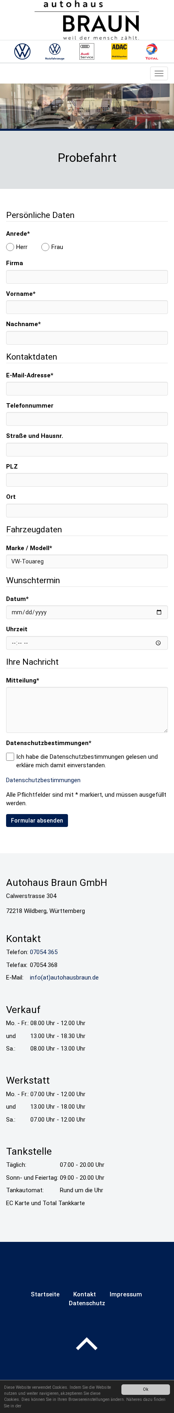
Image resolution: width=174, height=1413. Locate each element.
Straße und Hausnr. (34, 436)
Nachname (23, 324)
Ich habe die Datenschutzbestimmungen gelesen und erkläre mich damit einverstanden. (87, 761)
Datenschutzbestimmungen (48, 743)
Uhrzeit (17, 629)
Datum (17, 599)
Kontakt (84, 1294)
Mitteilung (22, 680)
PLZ (12, 466)
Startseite (45, 1294)
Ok (146, 1389)
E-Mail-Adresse (29, 375)
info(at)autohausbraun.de (64, 977)
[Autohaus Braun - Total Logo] (152, 51)
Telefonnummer (29, 405)
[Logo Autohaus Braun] (87, 20)
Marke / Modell (29, 548)
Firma (14, 263)
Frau (57, 247)
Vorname (21, 293)
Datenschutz (87, 1303)
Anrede (18, 233)
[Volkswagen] (22, 51)
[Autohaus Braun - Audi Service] (87, 51)
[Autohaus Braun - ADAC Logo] (119, 51)
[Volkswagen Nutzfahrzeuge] (55, 51)
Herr (22, 247)
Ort (11, 496)
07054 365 (43, 952)
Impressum (126, 1294)
